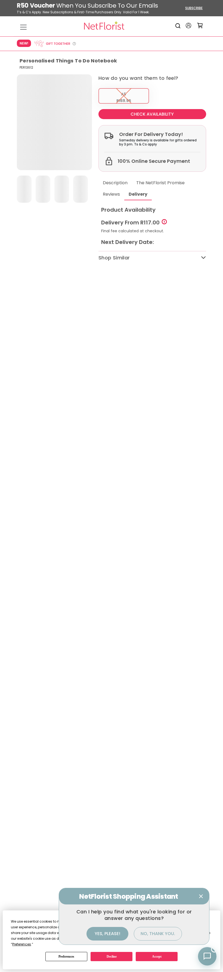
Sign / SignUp (188, 25)
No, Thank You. (158, 933)
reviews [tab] (111, 194)
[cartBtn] (200, 25)
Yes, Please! (107, 933)
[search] (179, 25)
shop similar (114, 257)
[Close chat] (201, 896)
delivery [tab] (138, 194)
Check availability (152, 114)
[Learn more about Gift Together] (55, 43)
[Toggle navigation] (23, 27)
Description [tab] (115, 183)
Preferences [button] (21, 944)
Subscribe (194, 8)
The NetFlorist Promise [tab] (160, 183)
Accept (157, 956)
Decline (112, 956)
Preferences (66, 956)
